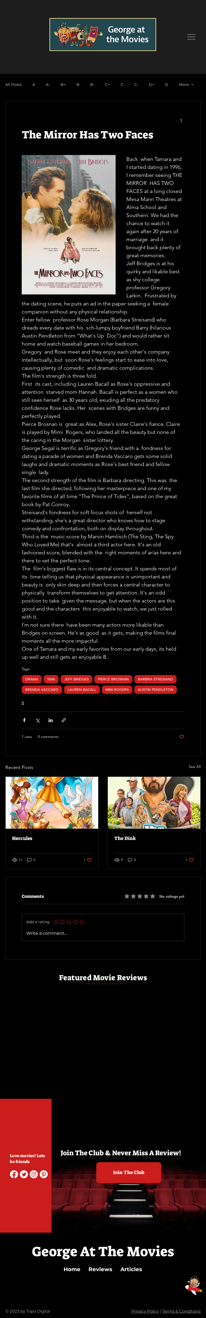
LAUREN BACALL (82, 689)
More (184, 84)
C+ (107, 84)
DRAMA (31, 679)
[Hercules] (52, 803)
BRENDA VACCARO (41, 689)
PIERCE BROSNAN (113, 679)
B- (92, 84)
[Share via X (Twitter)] (37, 720)
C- (136, 84)
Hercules (22, 838)
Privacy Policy (145, 1311)
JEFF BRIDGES (76, 679)
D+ (151, 84)
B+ (63, 84)
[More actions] (181, 120)
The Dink (125, 838)
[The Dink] (154, 803)
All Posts (13, 84)
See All (195, 766)
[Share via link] (63, 720)
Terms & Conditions (181, 1311)
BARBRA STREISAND (155, 679)
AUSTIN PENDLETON (155, 689)
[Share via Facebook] (24, 720)
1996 (51, 679)
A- (48, 84)
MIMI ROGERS (117, 689)
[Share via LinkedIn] (50, 720)
